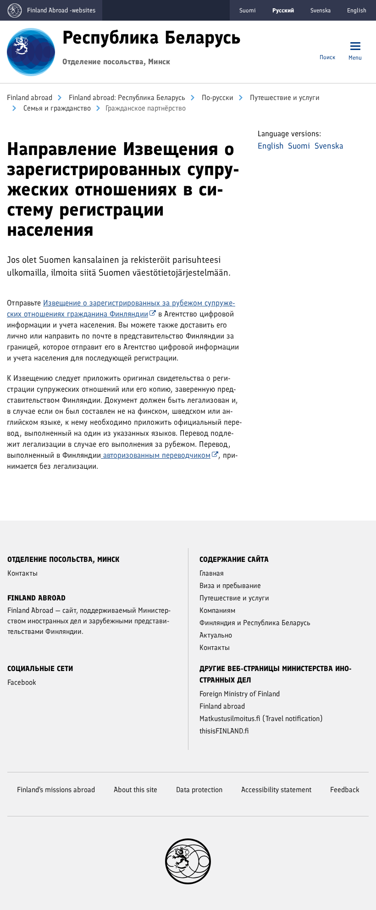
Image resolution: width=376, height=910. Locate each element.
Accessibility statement (276, 789)
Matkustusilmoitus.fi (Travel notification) (261, 718)
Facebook (21, 682)
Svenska (320, 10)
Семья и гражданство (56, 108)
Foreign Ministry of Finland (239, 693)
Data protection (199, 789)
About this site (135, 789)
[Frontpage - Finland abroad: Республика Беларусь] (31, 50)
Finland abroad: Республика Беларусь (126, 97)
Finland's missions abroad (56, 789)
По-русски (216, 97)
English (356, 10)
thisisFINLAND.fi (224, 731)
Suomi (247, 10)
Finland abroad (29, 97)
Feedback (344, 789)
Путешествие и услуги (284, 97)
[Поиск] (327, 47)
